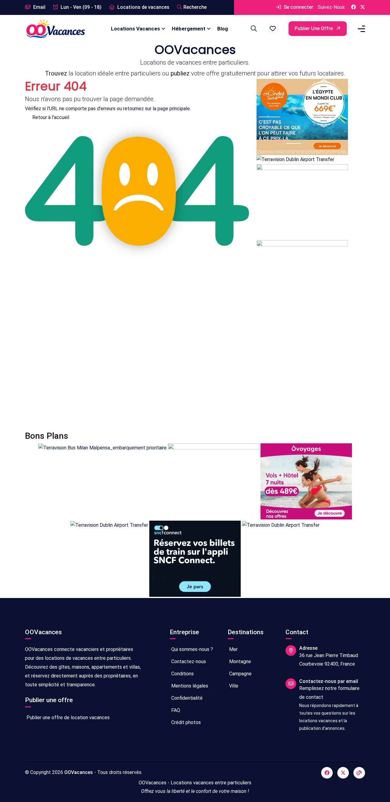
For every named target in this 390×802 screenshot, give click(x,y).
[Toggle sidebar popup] (360, 28)
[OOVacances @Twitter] (362, 7)
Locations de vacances (142, 7)
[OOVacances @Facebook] (353, 7)
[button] (272, 28)
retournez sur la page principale (156, 108)
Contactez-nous (188, 661)
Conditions (182, 674)
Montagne (239, 661)
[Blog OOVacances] (359, 773)
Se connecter (297, 7)
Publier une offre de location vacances (67, 717)
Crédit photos (185, 722)
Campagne (240, 674)
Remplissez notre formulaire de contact (329, 692)
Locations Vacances (135, 29)
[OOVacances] (55, 28)
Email (38, 7)
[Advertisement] (195, 373)
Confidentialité (186, 698)
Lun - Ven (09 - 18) (80, 7)
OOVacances (78, 772)
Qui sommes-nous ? (191, 649)
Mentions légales (189, 686)
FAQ (175, 710)
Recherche (195, 7)
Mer (233, 649)
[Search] (253, 28)
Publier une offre (314, 28)
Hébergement (188, 29)
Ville (233, 686)
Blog (222, 29)
